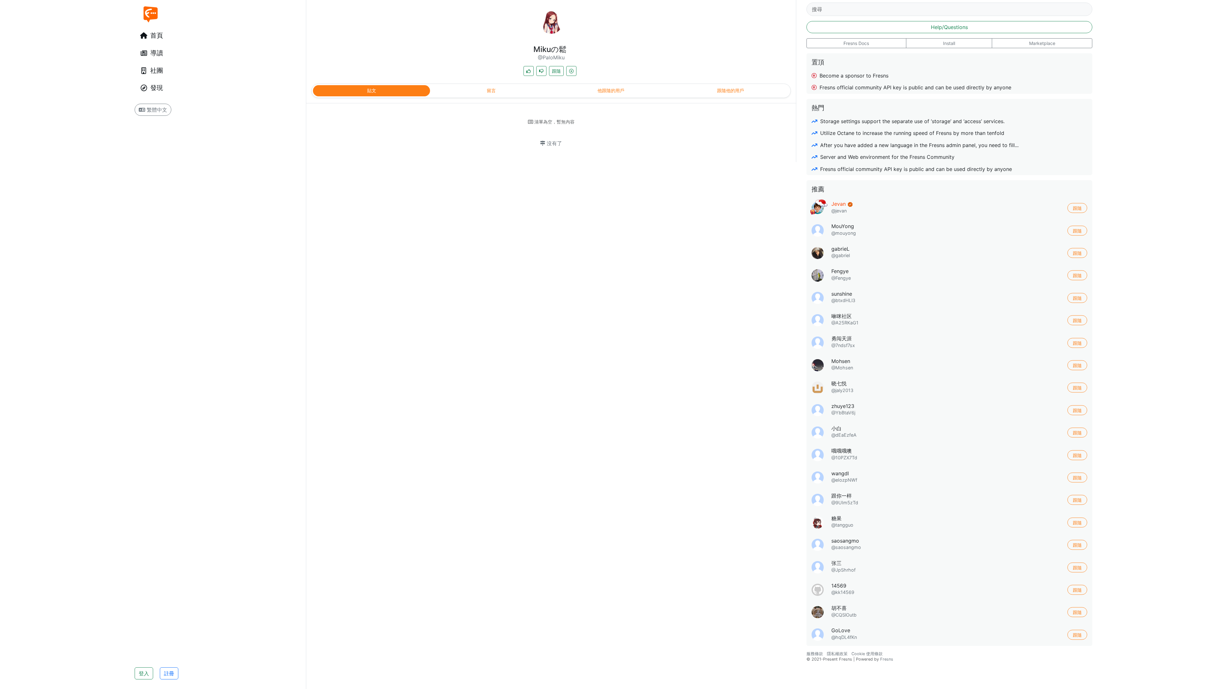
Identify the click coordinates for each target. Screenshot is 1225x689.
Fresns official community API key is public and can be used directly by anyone (914, 87)
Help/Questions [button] (949, 27)
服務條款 (814, 653)
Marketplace (1042, 43)
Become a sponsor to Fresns (853, 75)
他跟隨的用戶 (611, 90)
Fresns (886, 659)
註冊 (169, 673)
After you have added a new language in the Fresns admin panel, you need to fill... (919, 145)
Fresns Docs (856, 43)
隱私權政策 (837, 653)
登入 (144, 673)
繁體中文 (156, 110)
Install (949, 43)
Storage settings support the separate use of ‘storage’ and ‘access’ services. (912, 121)
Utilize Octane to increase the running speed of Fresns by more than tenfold (911, 133)
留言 (491, 90)
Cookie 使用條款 (867, 653)
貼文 (371, 90)
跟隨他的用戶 (730, 90)
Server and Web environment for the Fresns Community (886, 157)
